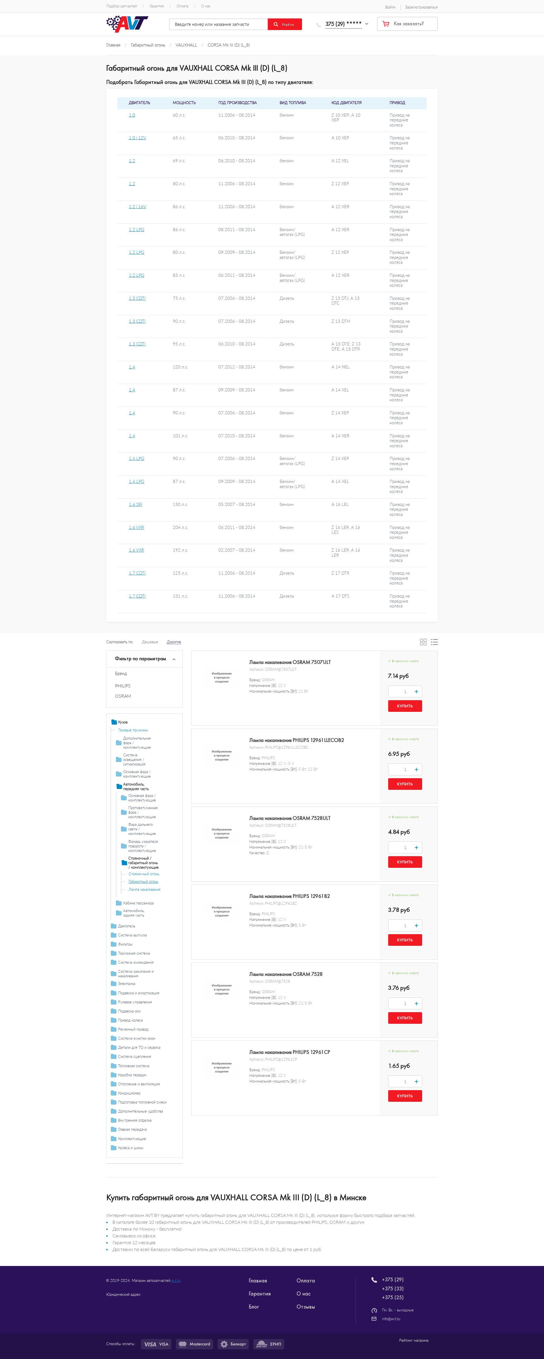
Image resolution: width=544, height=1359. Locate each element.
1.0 (132, 115)
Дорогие (174, 642)
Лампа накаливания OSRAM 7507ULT (290, 662)
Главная (258, 1280)
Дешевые (150, 642)
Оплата (182, 6)
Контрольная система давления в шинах (145, 1165)
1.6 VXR (136, 527)
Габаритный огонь (143, 881)
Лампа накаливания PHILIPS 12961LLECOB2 (296, 740)
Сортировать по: (119, 642)
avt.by (176, 1280)
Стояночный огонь (144, 873)
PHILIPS (123, 685)
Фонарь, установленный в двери (150, 899)
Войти (390, 7)
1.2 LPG (136, 229)
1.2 (132, 160)
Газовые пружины (133, 730)
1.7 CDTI (137, 573)
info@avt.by (391, 1318)
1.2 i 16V (137, 206)
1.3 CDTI (137, 298)
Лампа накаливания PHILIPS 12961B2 (289, 896)
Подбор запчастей (121, 6)
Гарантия (157, 6)
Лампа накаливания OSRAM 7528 (286, 974)
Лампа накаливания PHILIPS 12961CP (289, 1052)
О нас (206, 6)
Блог (254, 1306)
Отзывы (306, 1306)
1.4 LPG (136, 458)
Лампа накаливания (144, 889)
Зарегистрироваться (421, 7)
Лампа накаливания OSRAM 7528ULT (290, 818)
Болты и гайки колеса (136, 1155)
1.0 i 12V (137, 137)
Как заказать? (409, 23)
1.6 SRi (135, 504)
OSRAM (123, 696)
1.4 (132, 366)
